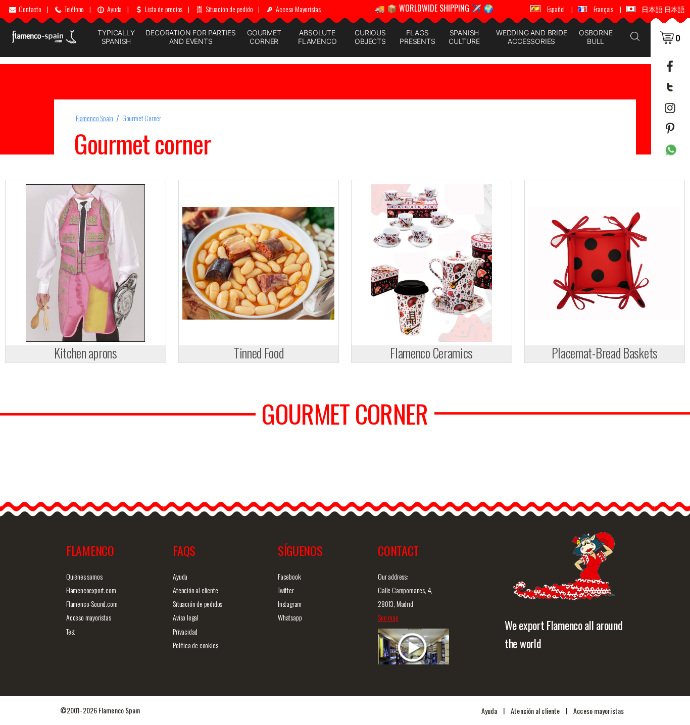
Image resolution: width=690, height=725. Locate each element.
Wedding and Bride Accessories (531, 36)
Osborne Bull (596, 36)
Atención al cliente (195, 590)
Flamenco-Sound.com (91, 603)
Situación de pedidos (197, 603)
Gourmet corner (264, 36)
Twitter (286, 590)
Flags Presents (417, 36)
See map (388, 617)
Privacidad (185, 631)
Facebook (289, 576)
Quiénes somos (84, 576)
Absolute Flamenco (317, 36)
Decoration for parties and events (190, 36)
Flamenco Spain (94, 118)
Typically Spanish (115, 36)
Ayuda (180, 576)
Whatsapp (290, 617)
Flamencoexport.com (91, 590)
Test (70, 631)
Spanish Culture (464, 36)
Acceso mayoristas (88, 617)
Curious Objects (370, 36)
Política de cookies (195, 645)
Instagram (290, 603)
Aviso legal (186, 617)
